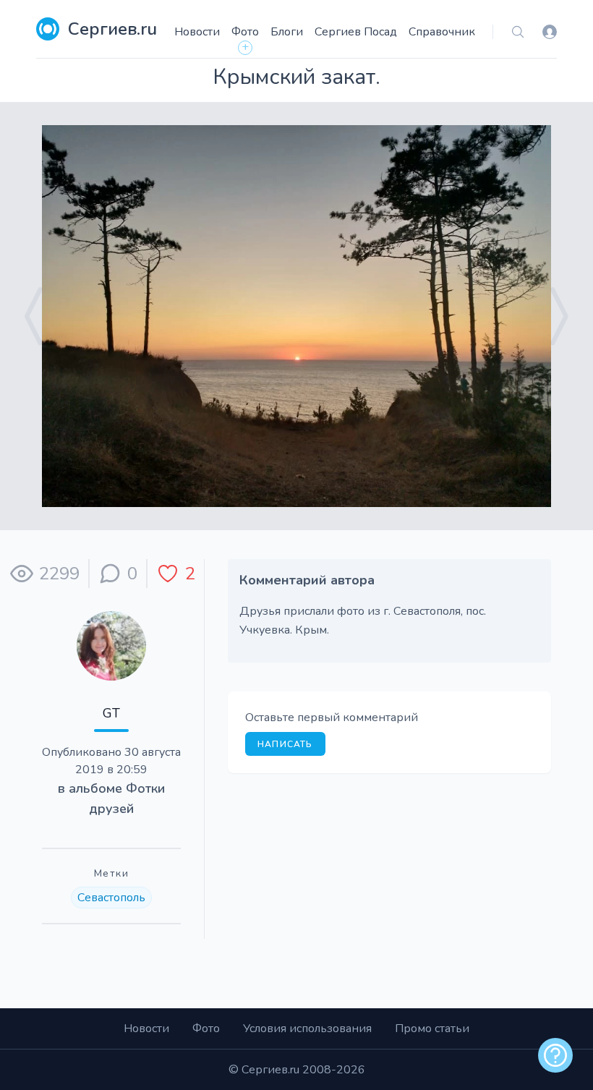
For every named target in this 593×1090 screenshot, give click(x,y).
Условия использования (307, 1028)
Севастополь (111, 898)
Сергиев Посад (356, 32)
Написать (285, 744)
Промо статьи (432, 1028)
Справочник (442, 32)
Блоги (286, 32)
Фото (245, 32)
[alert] (555, 1055)
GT (111, 713)
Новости (197, 32)
